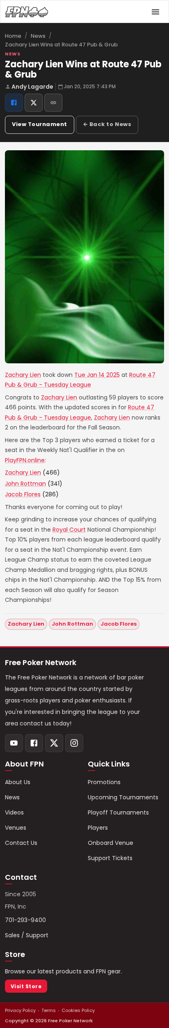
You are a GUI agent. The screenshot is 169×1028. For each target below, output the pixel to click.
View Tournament (39, 124)
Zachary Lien (23, 375)
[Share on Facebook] (14, 103)
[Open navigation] (155, 12)
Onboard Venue (110, 843)
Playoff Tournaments (118, 812)
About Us (17, 782)
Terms (48, 1010)
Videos (14, 812)
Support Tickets (110, 858)
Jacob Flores (23, 494)
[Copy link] (53, 103)
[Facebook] (34, 743)
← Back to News (107, 124)
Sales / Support (26, 935)
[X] (54, 743)
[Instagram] (74, 743)
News (38, 36)
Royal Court (69, 529)
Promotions (104, 782)
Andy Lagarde (32, 87)
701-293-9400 (25, 920)
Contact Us (21, 843)
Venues (15, 828)
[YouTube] (14, 743)
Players (98, 828)
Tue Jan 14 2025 (97, 375)
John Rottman (25, 484)
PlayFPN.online (25, 460)
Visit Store (26, 986)
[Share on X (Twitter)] (34, 103)
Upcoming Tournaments (123, 797)
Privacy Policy (20, 1010)
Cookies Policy (78, 1010)
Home (13, 36)
